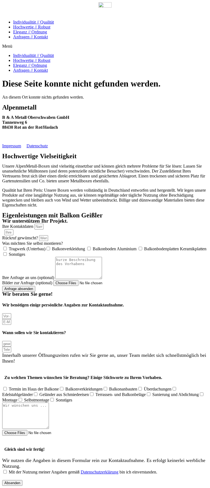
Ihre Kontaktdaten (18, 226)
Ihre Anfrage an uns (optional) (28, 277)
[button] (105, 46)
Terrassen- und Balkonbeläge (120, 394)
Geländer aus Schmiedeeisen (64, 394)
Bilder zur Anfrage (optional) (27, 282)
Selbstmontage (36, 400)
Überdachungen (157, 389)
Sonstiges (17, 254)
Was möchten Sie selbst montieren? (32, 243)
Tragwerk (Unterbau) (27, 248)
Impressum (11, 145)
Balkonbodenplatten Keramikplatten (175, 248)
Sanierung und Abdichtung (175, 394)
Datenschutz (37, 145)
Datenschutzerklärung (99, 472)
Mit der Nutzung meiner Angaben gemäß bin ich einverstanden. (83, 472)
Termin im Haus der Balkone (34, 389)
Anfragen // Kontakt (30, 37)
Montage (10, 400)
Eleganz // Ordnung (30, 32)
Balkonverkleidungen (84, 389)
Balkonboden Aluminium (115, 248)
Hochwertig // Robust (31, 27)
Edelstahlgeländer (17, 394)
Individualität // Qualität (33, 22)
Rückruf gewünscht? (20, 238)
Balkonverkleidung (69, 248)
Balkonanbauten (123, 389)
